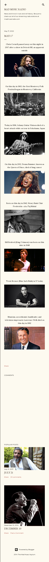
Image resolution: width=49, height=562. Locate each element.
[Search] (43, 4)
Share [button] (6, 366)
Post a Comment (17, 533)
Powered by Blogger (26, 549)
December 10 (12, 528)
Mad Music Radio (15, 9)
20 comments (15, 477)
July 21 (8, 472)
